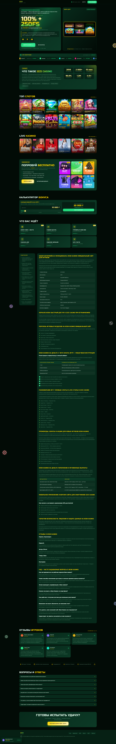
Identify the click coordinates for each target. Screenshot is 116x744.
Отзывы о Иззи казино (26, 299)
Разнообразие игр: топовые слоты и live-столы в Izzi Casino (27, 278)
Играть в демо (28, 181)
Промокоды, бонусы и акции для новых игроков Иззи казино (27, 282)
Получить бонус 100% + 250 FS (58, 723)
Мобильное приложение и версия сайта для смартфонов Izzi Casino (27, 291)
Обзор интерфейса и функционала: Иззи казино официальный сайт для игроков (27, 259)
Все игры (93, 97)
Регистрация (92, 2)
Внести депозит (78, 209)
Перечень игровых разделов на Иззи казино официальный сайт (27, 269)
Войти (84, 2)
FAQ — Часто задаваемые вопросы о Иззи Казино (27, 302)
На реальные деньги (42, 181)
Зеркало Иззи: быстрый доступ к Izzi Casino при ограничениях (26, 264)
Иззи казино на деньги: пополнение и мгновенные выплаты (27, 287)
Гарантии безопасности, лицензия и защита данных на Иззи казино (27, 296)
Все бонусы (41, 45)
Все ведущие (92, 136)
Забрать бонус (27, 45)
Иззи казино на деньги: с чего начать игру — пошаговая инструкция (27, 273)
